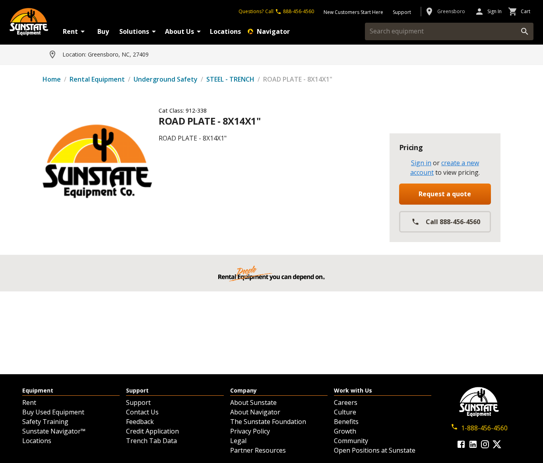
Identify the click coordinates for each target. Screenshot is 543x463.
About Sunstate (253, 402)
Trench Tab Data (151, 440)
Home (52, 79)
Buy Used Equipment (53, 412)
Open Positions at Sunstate (374, 450)
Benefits (346, 421)
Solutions (134, 31)
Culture (345, 412)
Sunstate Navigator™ (53, 431)
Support (138, 402)
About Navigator (255, 412)
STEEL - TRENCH (230, 79)
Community (351, 440)
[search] (524, 31)
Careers (345, 402)
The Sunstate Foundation (268, 421)
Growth (345, 431)
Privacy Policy (250, 431)
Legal (238, 440)
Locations (225, 31)
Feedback (140, 421)
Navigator (273, 31)
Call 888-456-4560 (453, 221)
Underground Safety (166, 79)
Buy (103, 31)
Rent (70, 31)
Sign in (421, 162)
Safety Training (45, 421)
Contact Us (142, 412)
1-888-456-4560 (484, 428)
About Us (179, 31)
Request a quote (445, 193)
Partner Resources (258, 450)
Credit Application (152, 431)
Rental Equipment (97, 79)
